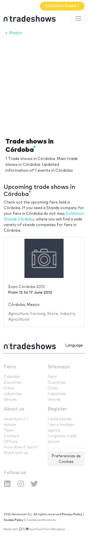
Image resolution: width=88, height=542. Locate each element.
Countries (13, 383)
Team (9, 430)
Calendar (12, 377)
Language (74, 345)
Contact (11, 436)
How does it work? (21, 447)
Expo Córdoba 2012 (26, 287)
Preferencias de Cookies (66, 459)
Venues (10, 399)
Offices (11, 442)
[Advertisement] (44, 85)
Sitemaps (59, 367)
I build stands (60, 419)
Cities (9, 388)
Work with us (16, 453)
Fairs (10, 367)
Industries (13, 394)
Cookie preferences (41, 520)
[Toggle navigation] (78, 18)
